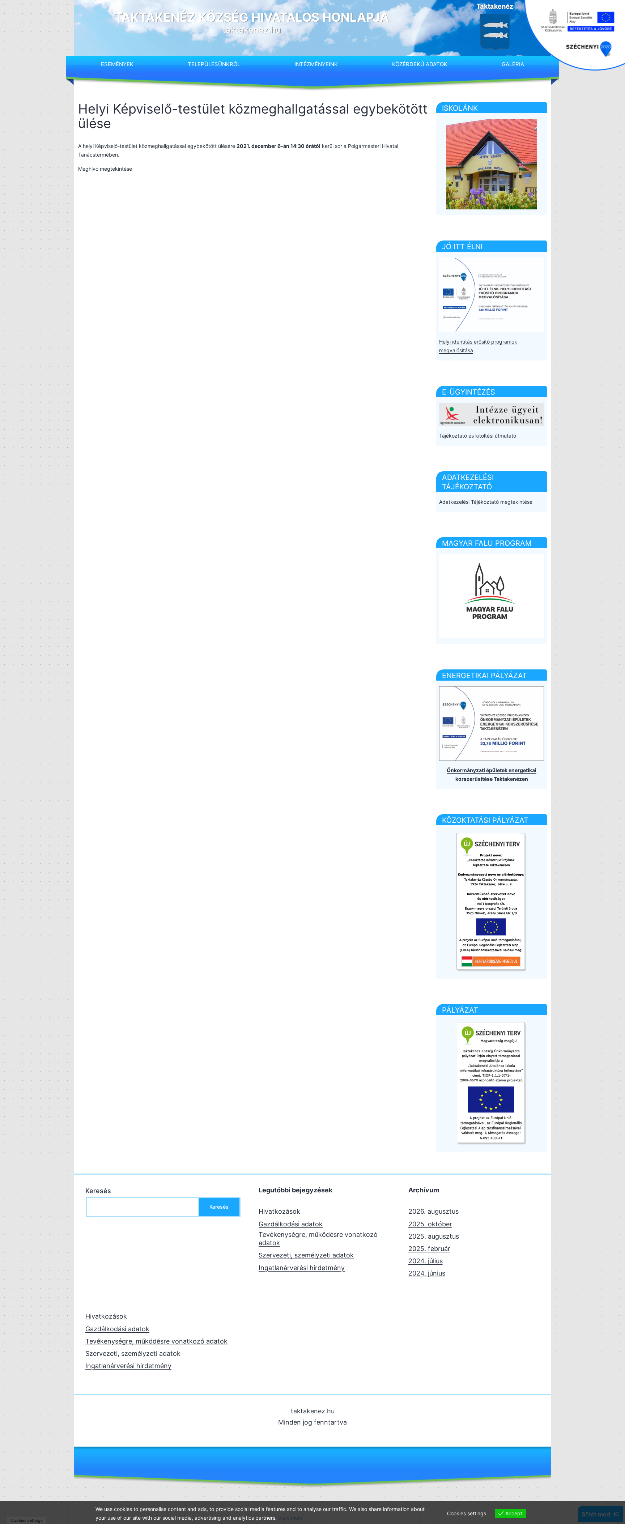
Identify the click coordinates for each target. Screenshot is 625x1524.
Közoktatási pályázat (485, 820)
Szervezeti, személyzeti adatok (306, 1255)
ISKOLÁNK (460, 108)
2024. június (426, 1273)
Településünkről (214, 64)
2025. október (430, 1224)
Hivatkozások (279, 1211)
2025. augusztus (433, 1236)
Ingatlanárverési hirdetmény (302, 1268)
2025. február (429, 1248)
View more (290, 1518)
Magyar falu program (487, 543)
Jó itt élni (462, 246)
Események (117, 64)
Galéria (513, 64)
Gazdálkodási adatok (291, 1224)
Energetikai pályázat (484, 675)
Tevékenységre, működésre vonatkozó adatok (318, 1239)
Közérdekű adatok (419, 64)
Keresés (98, 1191)
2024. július (425, 1261)
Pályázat (460, 1010)
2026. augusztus (433, 1211)
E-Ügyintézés (468, 392)
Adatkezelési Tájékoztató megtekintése (485, 502)
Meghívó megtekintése (105, 169)
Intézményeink (316, 64)
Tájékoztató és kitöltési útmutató (477, 436)
